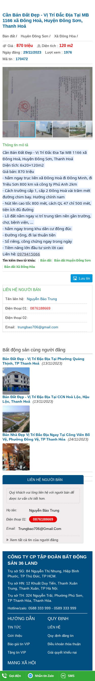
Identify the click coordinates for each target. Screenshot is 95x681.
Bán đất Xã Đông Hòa (19, 267)
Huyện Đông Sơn (34, 36)
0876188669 (40, 308)
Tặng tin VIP (17, 652)
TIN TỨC (14, 627)
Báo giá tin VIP (19, 644)
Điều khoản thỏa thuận (64, 644)
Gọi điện (15, 676)
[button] (88, 72)
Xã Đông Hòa (65, 36)
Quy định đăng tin (60, 636)
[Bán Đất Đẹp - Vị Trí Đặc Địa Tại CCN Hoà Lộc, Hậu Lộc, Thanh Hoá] (16, 419)
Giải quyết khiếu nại (62, 652)
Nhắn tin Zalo (44, 676)
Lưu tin (84, 278)
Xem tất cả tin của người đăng (34, 540)
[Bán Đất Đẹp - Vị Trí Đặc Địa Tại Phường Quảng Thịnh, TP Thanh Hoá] (16, 381)
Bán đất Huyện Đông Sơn (72, 260)
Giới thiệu (15, 636)
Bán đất (9, 36)
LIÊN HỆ (54, 627)
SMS (71, 676)
